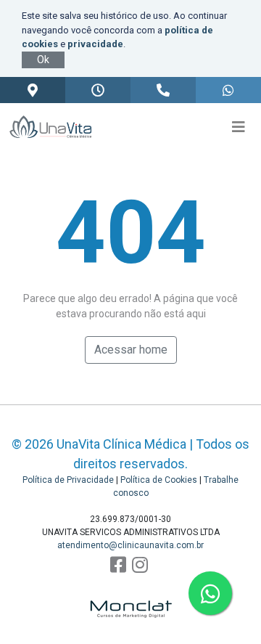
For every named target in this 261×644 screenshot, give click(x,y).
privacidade (95, 43)
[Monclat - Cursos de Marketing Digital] (130, 600)
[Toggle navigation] (238, 127)
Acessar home (130, 349)
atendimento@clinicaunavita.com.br (130, 545)
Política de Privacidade (68, 480)
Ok (43, 59)
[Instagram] (140, 565)
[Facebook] (118, 565)
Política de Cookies (158, 480)
